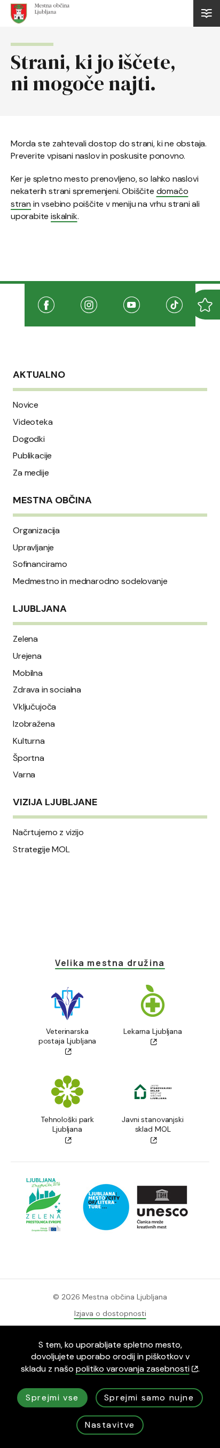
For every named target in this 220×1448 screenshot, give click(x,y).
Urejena (27, 656)
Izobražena (33, 724)
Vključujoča (34, 707)
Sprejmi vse (52, 1397)
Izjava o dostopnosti (110, 1313)
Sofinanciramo (40, 564)
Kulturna (29, 741)
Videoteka (33, 422)
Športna (28, 758)
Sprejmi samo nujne (149, 1397)
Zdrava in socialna (47, 689)
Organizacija (36, 530)
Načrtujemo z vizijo (48, 832)
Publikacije (32, 455)
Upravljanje (33, 547)
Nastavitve (110, 1424)
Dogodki (29, 439)
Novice (25, 405)
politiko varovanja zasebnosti (133, 1368)
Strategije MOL (41, 849)
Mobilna (28, 673)
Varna (24, 774)
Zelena (25, 639)
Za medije (31, 473)
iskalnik (64, 216)
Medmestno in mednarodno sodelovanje (90, 581)
